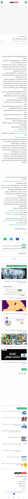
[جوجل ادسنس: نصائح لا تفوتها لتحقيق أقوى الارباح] (14, 339)
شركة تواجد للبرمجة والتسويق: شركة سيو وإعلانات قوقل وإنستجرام (15, 363)
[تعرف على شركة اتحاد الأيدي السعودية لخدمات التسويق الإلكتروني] (14, 305)
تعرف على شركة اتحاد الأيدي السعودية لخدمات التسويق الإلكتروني (15, 314)
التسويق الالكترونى (22, 36)
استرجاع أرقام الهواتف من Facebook (14, 437)
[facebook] (14, 494)
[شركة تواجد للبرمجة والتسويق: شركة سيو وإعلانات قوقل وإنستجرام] (14, 354)
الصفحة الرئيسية (22, 481)
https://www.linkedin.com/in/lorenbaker (18, 224)
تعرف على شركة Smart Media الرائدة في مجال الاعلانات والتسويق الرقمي (15, 331)
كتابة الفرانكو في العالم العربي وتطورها (14, 456)
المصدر (25, 233)
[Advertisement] (14, 20)
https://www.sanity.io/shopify (20, 131)
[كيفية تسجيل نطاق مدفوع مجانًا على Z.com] (14, 290)
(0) (2, 41)
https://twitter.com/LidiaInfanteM (12, 212)
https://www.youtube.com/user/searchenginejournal (15, 181)
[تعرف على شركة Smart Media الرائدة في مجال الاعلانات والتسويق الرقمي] (14, 322)
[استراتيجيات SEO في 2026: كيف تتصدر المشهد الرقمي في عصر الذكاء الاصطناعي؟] (14, 273)
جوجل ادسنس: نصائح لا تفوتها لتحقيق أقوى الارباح (16, 346)
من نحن (23, 487)
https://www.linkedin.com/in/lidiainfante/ (18, 210)
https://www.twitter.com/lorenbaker (11, 220)
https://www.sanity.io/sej (21, 133)
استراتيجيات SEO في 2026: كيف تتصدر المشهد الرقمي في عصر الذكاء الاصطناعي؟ (15, 282)
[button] (17, 239)
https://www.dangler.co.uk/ (21, 137)
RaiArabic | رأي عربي (9, 491)
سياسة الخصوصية (21, 483)
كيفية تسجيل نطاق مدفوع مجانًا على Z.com (18, 297)
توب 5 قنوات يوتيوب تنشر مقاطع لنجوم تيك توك (12, 417)
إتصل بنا (23, 489)
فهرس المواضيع (22, 485)
